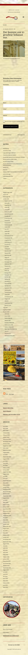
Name (5, 102)
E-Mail (5, 109)
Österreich (7, 264)
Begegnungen (6, 192)
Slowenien (7, 283)
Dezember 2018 (7, 509)
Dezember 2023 (7, 450)
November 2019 (7, 491)
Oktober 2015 (6, 565)
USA (6, 301)
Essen (4, 194)
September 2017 (7, 526)
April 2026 (5, 428)
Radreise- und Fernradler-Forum (11, 414)
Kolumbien (7, 242)
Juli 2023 (5, 454)
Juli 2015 (5, 572)
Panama (7, 266)
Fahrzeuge (5, 196)
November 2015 (7, 563)
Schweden (7, 275)
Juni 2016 (5, 548)
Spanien (7, 285)
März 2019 (5, 502)
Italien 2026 (7, 318)
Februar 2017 (6, 535)
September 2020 (7, 480)
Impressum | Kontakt (14, 10)
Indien (6, 227)
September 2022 (7, 456)
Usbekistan (7, 303)
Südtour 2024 (8, 327)
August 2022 (6, 459)
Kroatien (7, 244)
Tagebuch (5, 309)
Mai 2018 (5, 517)
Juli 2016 (5, 546)
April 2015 (5, 578)
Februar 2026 (6, 433)
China (6, 209)
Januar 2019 (6, 507)
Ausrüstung (6, 148)
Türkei (6, 294)
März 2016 (5, 554)
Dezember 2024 (7, 439)
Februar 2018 (6, 522)
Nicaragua (7, 259)
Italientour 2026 (7, 150)
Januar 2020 (6, 487)
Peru (6, 268)
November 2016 (7, 539)
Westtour (7, 333)
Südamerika (8, 325)
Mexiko (6, 253)
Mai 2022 (5, 465)
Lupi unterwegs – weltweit (9, 153)
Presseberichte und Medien (9, 155)
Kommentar (6, 84)
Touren (4, 312)
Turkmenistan (8, 296)
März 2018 (5, 520)
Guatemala (7, 225)
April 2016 (5, 552)
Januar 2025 (6, 437)
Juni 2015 (5, 574)
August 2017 (6, 528)
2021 (6, 314)
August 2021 (6, 474)
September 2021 (7, 472)
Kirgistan (7, 240)
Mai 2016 (5, 550)
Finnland (7, 222)
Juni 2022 (5, 463)
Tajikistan (7, 288)
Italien (6, 231)
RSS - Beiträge (10, 394)
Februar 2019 (6, 504)
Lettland (7, 248)
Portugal (7, 272)
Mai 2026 (5, 426)
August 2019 (6, 498)
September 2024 (7, 446)
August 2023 (6, 452)
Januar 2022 (6, 470)
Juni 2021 (5, 478)
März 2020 (5, 483)
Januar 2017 (6, 537)
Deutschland (8, 214)
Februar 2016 (6, 557)
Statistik (5, 169)
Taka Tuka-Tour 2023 (10, 329)
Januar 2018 (6, 524)
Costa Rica (7, 211)
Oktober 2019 (6, 493)
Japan (6, 233)
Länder (4, 199)
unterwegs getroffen (8, 176)
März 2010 (5, 587)
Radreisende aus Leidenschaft (11, 635)
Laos (6, 246)
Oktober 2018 (6, 513)
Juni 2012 (5, 585)
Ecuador (7, 216)
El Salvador (7, 218)
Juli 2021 (5, 476)
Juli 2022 (5, 461)
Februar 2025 (6, 435)
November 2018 (7, 511)
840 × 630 (13, 29)
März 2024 (5, 448)
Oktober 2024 (6, 443)
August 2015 (6, 570)
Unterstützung (6, 174)
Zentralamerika (8, 335)
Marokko (7, 251)
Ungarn (6, 299)
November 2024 (7, 441)
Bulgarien (7, 205)
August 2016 (6, 543)
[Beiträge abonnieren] (4, 394)
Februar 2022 (6, 467)
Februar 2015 (6, 583)
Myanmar (7, 255)
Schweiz (7, 277)
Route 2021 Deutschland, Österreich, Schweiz (14, 157)
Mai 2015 (5, 576)
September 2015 (7, 567)
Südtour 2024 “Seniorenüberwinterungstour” (14, 172)
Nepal (6, 257)
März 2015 (5, 580)
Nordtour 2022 (8, 322)
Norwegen (7, 262)
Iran (6, 229)
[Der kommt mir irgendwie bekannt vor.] (14, 56)
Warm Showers (7, 411)
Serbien (6, 279)
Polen (6, 270)
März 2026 (5, 430)
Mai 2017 (5, 530)
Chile (6, 207)
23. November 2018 (7, 29)
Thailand (7, 290)
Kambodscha (8, 235)
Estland (6, 220)
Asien (6, 316)
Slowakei (7, 281)
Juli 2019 (5, 500)
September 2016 (7, 541)
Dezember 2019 (6, 489)
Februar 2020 (6, 485)
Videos (4, 178)
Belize (6, 203)
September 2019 (7, 496)
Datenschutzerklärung (14, 12)
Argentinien (7, 201)
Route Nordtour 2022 (8, 161)
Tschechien (7, 292)
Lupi (4, 307)
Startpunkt (5, 167)
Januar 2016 (6, 559)
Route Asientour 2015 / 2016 (10, 159)
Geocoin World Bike (8, 408)
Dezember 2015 (6, 561)
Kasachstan (7, 238)
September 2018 (7, 515)
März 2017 (5, 533)
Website (5, 115)
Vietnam (7, 305)
